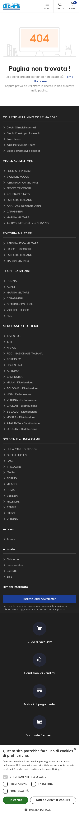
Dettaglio (57, 769)
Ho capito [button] (15, 800)
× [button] (74, 749)
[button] (12, 6)
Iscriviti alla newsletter (39, 599)
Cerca (60, 8)
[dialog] (39, 780)
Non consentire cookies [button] (53, 800)
